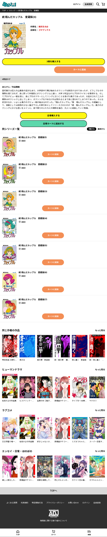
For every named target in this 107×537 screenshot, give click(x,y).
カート (53, 535)
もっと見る (100, 330)
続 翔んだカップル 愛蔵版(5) (33, 245)
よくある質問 (11, 503)
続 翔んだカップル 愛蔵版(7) (33, 299)
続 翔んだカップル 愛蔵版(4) (33, 218)
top (4, 10)
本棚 (89, 535)
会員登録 (88, 4)
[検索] (97, 4)
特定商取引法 (37, 503)
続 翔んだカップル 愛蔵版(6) (33, 272)
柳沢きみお (43, 26)
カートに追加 (79, 69)
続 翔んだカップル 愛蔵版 (28, 10)
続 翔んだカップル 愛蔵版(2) (33, 164)
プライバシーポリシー (55, 503)
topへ (53, 490)
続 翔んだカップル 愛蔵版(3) (33, 191)
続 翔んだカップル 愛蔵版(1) (33, 137)
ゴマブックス (44, 30)
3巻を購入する (53, 61)
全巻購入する (53, 115)
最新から (101, 129)
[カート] (103, 4)
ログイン (77, 4)
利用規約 (24, 503)
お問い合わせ (73, 503)
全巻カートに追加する (53, 123)
